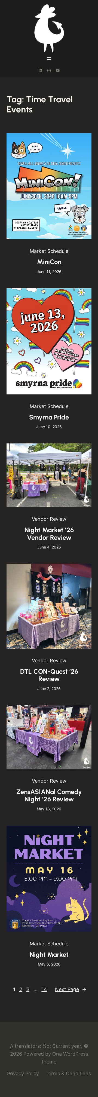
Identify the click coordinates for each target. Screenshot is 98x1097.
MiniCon (49, 262)
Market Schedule (49, 251)
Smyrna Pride (49, 417)
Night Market (49, 954)
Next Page (71, 989)
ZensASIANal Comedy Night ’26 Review (49, 795)
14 (44, 989)
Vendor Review (49, 519)
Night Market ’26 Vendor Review (49, 533)
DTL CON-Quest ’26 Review (49, 675)
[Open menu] (49, 58)
